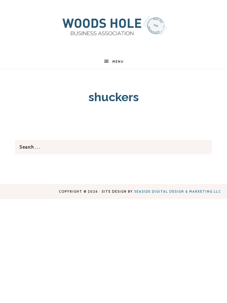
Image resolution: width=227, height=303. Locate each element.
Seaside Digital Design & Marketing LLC (177, 191)
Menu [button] (118, 61)
